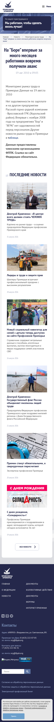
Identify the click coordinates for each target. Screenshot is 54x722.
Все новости (25, 547)
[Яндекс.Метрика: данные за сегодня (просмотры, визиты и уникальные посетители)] (10, 659)
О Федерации (8, 590)
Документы (32, 584)
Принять (13, 716)
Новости (17, 37)
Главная (6, 37)
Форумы (30, 602)
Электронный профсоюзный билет (17, 691)
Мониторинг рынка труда (34, 37)
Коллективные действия (39, 590)
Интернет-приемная (36, 608)
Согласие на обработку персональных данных (22, 682)
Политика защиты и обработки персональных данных (26, 687)
